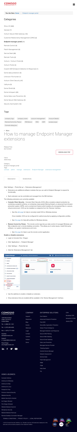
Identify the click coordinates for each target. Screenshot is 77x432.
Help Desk (43, 368)
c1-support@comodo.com (9, 340)
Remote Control (9, 45)
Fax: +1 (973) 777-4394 (8, 330)
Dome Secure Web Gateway (13, 100)
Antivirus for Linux (6, 386)
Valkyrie (7, 84)
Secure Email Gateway (46, 339)
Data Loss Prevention (46, 342)
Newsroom (29, 319)
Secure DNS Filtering (46, 333)
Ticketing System (44, 348)
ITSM (41, 365)
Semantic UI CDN (70, 318)
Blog (27, 322)
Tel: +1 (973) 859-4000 (8, 327)
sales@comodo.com (7, 335)
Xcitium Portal (9, 65)
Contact (28, 333)
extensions (27, 169)
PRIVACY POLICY (23, 418)
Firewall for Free (6, 389)
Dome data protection (11, 73)
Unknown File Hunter (11, 77)
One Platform (43, 316)
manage (19, 169)
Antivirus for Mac (6, 384)
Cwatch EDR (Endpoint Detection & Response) (20, 69)
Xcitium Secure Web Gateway (14, 34)
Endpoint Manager (38, 169)
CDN (67, 312)
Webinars (28, 328)
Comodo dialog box (11, 125)
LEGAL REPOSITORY (36, 418)
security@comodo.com (8, 344)
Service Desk (8, 53)
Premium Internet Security (9, 392)
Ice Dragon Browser (7, 401)
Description (12, 179)
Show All (7, 26)
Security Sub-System (11, 104)
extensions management (53, 169)
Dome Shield (8, 88)
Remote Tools (9, 57)
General (6, 30)
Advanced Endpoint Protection (48, 319)
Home (17, 13)
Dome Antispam (9, 92)
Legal (27, 331)
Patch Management (11, 49)
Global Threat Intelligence (47, 328)
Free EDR (42, 322)
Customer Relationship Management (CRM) (19, 38)
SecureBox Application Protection (49, 325)
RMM (41, 362)
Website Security (6, 395)
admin (13, 169)
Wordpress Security (7, 410)
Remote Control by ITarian (13, 122)
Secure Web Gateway (46, 336)
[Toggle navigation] (74, 4)
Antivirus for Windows (7, 381)
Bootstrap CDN (70, 315)
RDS (37, 122)
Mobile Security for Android (9, 398)
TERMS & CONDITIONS (9, 418)
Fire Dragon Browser (7, 404)
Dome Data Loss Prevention (13, 96)
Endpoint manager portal (30, 13)
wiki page (20, 212)
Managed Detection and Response (49, 331)
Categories (10, 19)
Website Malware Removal (9, 412)
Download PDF (64, 152)
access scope (53, 122)
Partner (28, 339)
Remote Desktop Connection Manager (12, 415)
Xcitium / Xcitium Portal (12, 61)
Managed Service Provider (47, 345)
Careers (28, 336)
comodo (6, 169)
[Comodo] (10, 4)
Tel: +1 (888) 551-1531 (8, 324)
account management (38, 118)
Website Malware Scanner (9, 407)
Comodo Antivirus (6, 378)
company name (22, 118)
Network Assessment (45, 354)
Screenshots (27, 179)
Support (28, 316)
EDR (43, 122)
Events (27, 325)
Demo (27, 342)
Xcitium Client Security (12, 80)
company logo (9, 118)
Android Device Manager (47, 351)
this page (18, 220)
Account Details (54, 118)
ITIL (41, 371)
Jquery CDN (69, 321)
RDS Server (28, 122)
